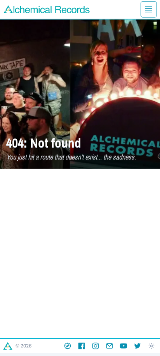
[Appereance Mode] (151, 345)
